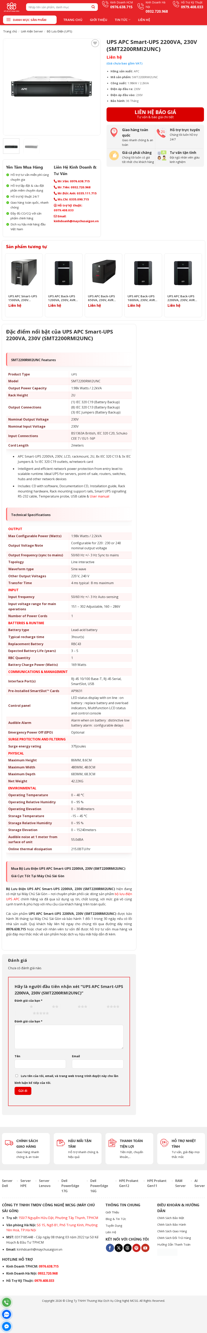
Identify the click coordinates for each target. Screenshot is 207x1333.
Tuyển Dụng (114, 1225)
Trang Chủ (72, 20)
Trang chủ (10, 31)
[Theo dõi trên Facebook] (110, 1248)
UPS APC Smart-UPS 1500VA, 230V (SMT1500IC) (22, 298)
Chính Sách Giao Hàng (172, 1231)
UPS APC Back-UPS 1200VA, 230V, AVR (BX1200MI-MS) (61, 298)
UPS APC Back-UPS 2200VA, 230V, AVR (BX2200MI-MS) (181, 298)
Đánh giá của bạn (28, 1000)
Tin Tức (121, 20)
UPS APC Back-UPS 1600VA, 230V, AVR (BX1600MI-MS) (141, 298)
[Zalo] (6, 1314)
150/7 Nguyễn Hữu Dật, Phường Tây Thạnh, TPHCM (58, 1218)
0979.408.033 (64, 210)
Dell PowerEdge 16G (99, 1186)
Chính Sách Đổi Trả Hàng (174, 1238)
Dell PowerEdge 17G (70, 1186)
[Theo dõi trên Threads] (128, 1248)
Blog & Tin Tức (116, 1219)
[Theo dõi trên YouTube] (145, 1248)
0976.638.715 (49, 1266)
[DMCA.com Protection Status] (167, 1252)
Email (76, 1056)
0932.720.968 (48, 1273)
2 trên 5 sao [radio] (43, 1006)
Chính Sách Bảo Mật (170, 1218)
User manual (99, 496)
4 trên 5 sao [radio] (98, 1006)
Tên (17, 1056)
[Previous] (10, 86)
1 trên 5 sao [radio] (21, 1006)
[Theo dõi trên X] (119, 1248)
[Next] (93, 86)
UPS (74, 374)
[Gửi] (93, 7)
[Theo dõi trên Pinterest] (136, 1248)
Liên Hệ (144, 20)
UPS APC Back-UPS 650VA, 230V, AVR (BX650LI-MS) (101, 298)
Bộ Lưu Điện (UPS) (59, 31)
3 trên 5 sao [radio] (69, 1006)
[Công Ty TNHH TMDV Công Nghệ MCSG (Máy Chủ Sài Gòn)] (11, 7)
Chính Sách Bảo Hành (171, 1224)
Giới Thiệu (98, 20)
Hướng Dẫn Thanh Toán (173, 1244)
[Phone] (6, 1302)
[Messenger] (6, 1326)
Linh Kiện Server (32, 31)
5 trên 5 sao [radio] (24, 1013)
